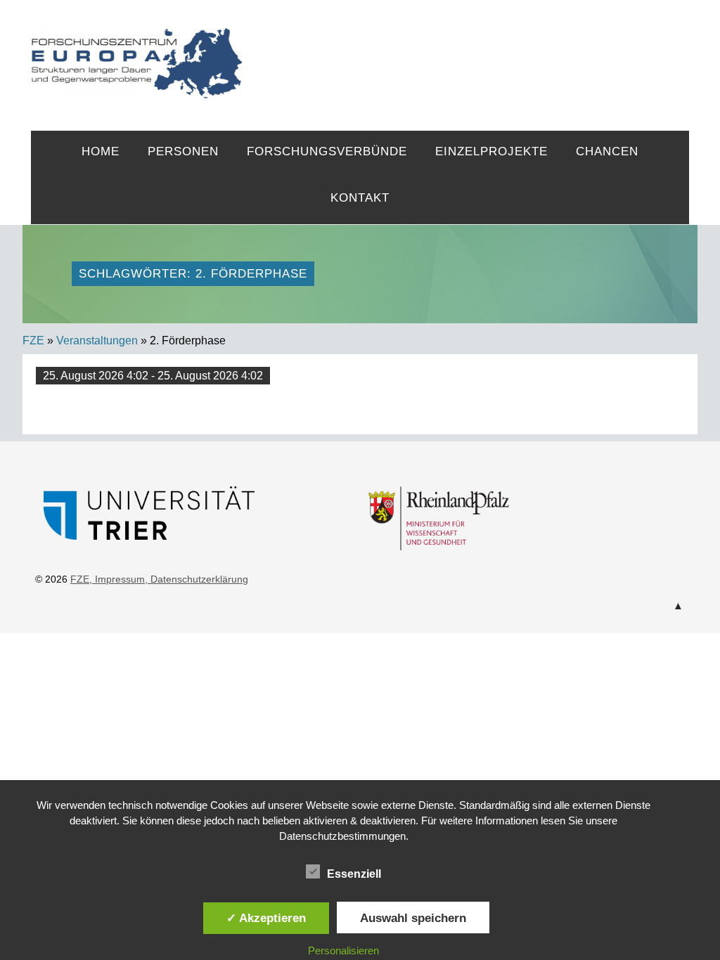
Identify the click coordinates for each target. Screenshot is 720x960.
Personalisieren (343, 950)
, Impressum (117, 579)
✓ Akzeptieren (266, 918)
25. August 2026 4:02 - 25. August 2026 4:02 (153, 376)
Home (101, 151)
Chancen (607, 151)
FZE (466, 50)
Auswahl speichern (413, 918)
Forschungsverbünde (327, 151)
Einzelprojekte (491, 151)
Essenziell (354, 874)
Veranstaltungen (97, 340)
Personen (183, 151)
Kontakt (360, 198)
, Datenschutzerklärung (196, 579)
